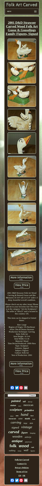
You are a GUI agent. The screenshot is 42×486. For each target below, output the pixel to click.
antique (17, 441)
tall (24, 401)
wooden (17, 436)
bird (32, 416)
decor (11, 416)
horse (19, 406)
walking (12, 450)
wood (24, 446)
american (28, 442)
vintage (26, 427)
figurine (33, 451)
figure (24, 432)
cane (20, 418)
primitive (29, 410)
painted (16, 401)
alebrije (28, 437)
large (25, 423)
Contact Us (22, 464)
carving (16, 422)
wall (26, 450)
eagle (32, 447)
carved (13, 432)
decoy (30, 402)
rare (17, 416)
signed (15, 427)
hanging (32, 433)
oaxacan (12, 419)
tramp (19, 451)
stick (31, 423)
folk (13, 445)
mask (27, 418)
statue (13, 405)
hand (24, 414)
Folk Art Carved (22, 460)
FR (24, 476)
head (33, 419)
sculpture (16, 409)
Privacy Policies (22, 468)
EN (20, 476)
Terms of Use (21, 472)
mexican (28, 405)
